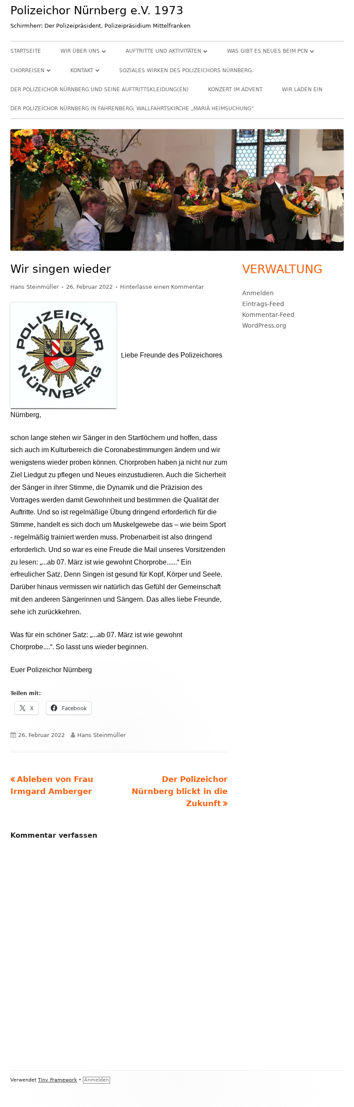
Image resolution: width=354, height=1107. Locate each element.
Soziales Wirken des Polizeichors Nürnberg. (186, 70)
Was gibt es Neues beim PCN (267, 51)
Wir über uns (80, 51)
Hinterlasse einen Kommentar (162, 287)
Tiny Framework (57, 1080)
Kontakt (81, 70)
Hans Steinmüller (34, 287)
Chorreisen (27, 70)
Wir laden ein (302, 89)
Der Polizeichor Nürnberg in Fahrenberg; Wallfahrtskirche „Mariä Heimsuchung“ (132, 108)
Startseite (25, 51)
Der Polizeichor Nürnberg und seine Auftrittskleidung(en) (99, 89)
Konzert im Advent (235, 89)
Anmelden (258, 293)
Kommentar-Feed (268, 314)
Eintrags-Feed (263, 303)
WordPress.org (264, 325)
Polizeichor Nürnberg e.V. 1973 (96, 10)
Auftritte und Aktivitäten (163, 51)
